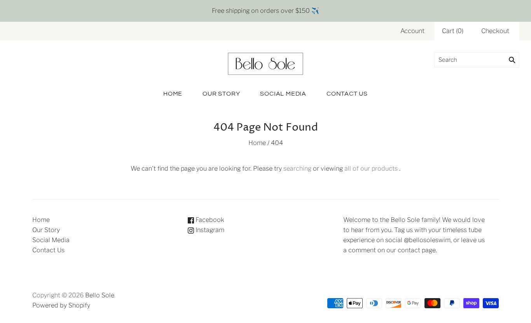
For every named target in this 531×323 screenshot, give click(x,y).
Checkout (495, 31)
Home (172, 94)
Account (412, 31)
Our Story (221, 94)
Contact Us (347, 94)
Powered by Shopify (61, 305)
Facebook (209, 219)
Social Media (283, 94)
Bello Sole (99, 295)
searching (297, 168)
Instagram (209, 230)
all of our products (371, 168)
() (452, 31)
